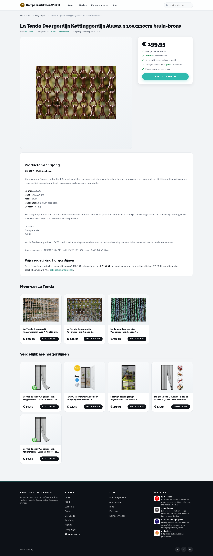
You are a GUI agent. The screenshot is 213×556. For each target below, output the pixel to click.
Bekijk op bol (164, 76)
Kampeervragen (99, 5)
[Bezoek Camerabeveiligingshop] (157, 521)
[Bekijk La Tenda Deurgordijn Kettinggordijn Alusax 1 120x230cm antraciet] (84, 309)
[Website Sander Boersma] (32, 549)
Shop (70, 5)
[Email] (190, 549)
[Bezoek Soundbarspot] (157, 510)
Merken (83, 5)
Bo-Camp (69, 520)
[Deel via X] (177, 549)
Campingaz (70, 529)
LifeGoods (70, 515)
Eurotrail (69, 506)
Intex (67, 497)
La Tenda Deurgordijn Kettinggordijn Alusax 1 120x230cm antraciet (79, 332)
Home (22, 15)
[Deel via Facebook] (183, 549)
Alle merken (115, 502)
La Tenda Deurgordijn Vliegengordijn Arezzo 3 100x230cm (123, 332)
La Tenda (29, 31)
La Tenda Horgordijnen (59, 31)
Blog (114, 5)
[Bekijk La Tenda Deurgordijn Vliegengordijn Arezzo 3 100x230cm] (128, 309)
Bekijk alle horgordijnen (61, 269)
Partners (113, 511)
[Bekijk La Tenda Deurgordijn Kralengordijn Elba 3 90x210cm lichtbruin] (40, 309)
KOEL (67, 502)
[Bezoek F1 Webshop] (157, 498)
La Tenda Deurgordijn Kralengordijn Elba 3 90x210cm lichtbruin (40, 332)
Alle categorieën (117, 497)
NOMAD (68, 524)
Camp (68, 511)
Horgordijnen (40, 15)
